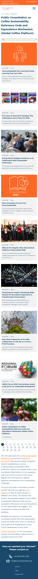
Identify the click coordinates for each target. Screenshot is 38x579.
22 (15, 450)
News (7, 13)
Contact (17, 566)
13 (15, 447)
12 (11, 447)
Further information (8, 531)
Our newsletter (32, 1)
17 (31, 447)
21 (11, 450)
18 (34, 447)
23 (19, 450)
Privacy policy (19, 574)
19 (3, 450)
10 (3, 447)
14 (19, 447)
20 (7, 450)
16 (27, 447)
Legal (16, 570)
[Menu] (34, 8)
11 (7, 447)
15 (23, 447)
